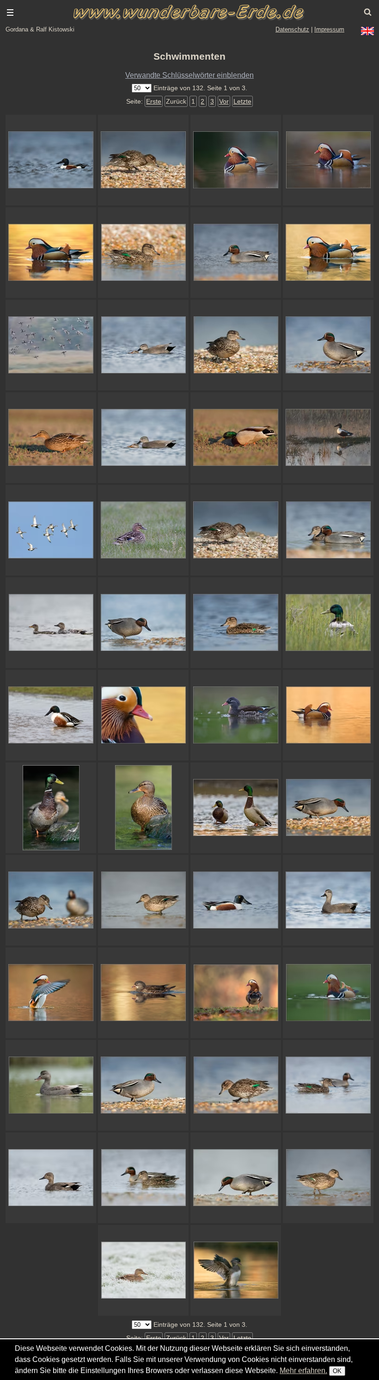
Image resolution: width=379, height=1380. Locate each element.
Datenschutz (292, 29)
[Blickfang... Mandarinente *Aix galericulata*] (51, 252)
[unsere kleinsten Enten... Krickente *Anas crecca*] (328, 530)
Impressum (329, 29)
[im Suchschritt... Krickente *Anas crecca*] (143, 160)
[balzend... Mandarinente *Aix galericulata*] (328, 992)
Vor (224, 101)
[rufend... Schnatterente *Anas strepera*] (51, 1085)
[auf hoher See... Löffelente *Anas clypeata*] (51, 160)
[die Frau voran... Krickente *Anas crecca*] (51, 900)
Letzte (242, 101)
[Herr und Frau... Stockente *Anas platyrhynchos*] (51, 807)
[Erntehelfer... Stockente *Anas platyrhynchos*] (235, 437)
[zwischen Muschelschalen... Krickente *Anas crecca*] (328, 807)
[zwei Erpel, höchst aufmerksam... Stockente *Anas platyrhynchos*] (235, 807)
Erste (153, 101)
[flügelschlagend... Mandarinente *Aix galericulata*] (235, 1270)
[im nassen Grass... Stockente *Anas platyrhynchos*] (143, 530)
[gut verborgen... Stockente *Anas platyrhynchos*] (328, 622)
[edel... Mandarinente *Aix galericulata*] (143, 715)
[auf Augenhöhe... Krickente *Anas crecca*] (328, 1177)
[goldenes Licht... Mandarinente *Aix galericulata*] (143, 992)
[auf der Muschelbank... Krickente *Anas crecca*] (235, 530)
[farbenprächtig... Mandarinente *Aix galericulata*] (328, 715)
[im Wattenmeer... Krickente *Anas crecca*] (328, 345)
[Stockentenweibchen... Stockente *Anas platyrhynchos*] (143, 807)
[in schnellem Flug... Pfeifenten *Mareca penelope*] (51, 345)
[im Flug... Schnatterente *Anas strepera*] (51, 530)
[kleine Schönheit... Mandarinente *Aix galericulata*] (235, 715)
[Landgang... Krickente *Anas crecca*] (143, 622)
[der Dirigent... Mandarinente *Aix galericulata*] (51, 992)
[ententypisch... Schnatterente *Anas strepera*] (143, 437)
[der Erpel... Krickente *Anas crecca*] (235, 252)
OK (337, 1371)
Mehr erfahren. (303, 1370)
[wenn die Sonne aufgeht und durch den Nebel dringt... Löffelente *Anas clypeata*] (328, 437)
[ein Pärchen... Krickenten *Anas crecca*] (328, 1085)
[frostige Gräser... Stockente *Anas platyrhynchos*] (143, 1270)
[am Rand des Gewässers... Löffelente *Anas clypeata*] (51, 715)
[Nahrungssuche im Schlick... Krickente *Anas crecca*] (235, 1177)
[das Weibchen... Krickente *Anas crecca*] (235, 622)
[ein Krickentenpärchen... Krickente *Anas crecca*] (143, 1177)
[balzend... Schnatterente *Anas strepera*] (328, 900)
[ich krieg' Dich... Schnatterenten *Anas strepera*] (51, 622)
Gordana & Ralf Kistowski (40, 29)
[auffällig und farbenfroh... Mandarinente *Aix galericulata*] (235, 160)
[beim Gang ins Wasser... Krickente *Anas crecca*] (143, 900)
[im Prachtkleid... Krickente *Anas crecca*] (143, 1085)
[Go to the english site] (367, 31)
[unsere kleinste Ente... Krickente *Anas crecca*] (143, 252)
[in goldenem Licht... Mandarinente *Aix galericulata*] (328, 252)
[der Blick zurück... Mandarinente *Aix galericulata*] (235, 992)
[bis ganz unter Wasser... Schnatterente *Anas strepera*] (143, 345)
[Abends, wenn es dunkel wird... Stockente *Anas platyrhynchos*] (51, 437)
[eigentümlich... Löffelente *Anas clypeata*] (235, 900)
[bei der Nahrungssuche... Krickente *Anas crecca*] (235, 1085)
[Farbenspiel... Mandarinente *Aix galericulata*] (328, 160)
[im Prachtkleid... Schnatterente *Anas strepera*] (51, 1177)
